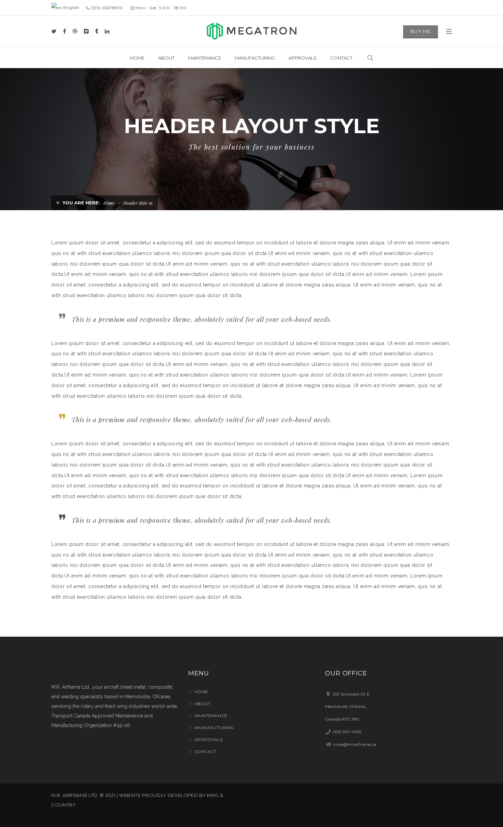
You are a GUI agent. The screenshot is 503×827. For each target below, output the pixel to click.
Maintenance (211, 715)
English (70, 7)
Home (109, 203)
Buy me (420, 31)
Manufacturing (214, 727)
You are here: (81, 202)
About (202, 703)
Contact (205, 751)
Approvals (208, 739)
